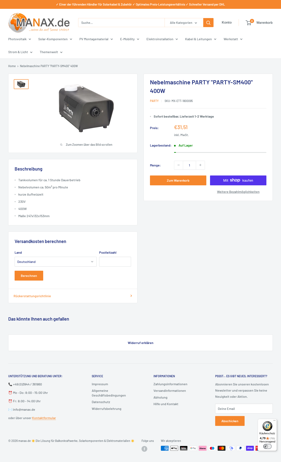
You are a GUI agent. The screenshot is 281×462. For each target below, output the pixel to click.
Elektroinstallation (159, 39)
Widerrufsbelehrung (106, 408)
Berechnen (29, 275)
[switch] (267, 446)
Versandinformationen (169, 390)
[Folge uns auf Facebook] (144, 449)
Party (154, 100)
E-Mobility (127, 39)
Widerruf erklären (140, 343)
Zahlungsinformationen (170, 384)
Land (18, 252)
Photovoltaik (17, 39)
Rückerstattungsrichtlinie (32, 296)
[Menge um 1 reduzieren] (178, 165)
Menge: (155, 165)
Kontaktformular (44, 418)
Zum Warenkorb (178, 180)
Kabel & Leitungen (198, 39)
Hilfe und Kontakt (165, 404)
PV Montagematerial (93, 39)
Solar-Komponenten (53, 39)
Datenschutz (101, 402)
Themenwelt (49, 52)
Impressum (100, 384)
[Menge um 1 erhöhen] (200, 165)
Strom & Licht (18, 52)
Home (12, 66)
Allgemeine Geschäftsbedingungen (109, 393)
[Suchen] (208, 22)
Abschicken (229, 421)
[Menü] (274, 421)
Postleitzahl (107, 252)
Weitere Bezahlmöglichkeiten (238, 191)
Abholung (160, 397)
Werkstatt (231, 39)
